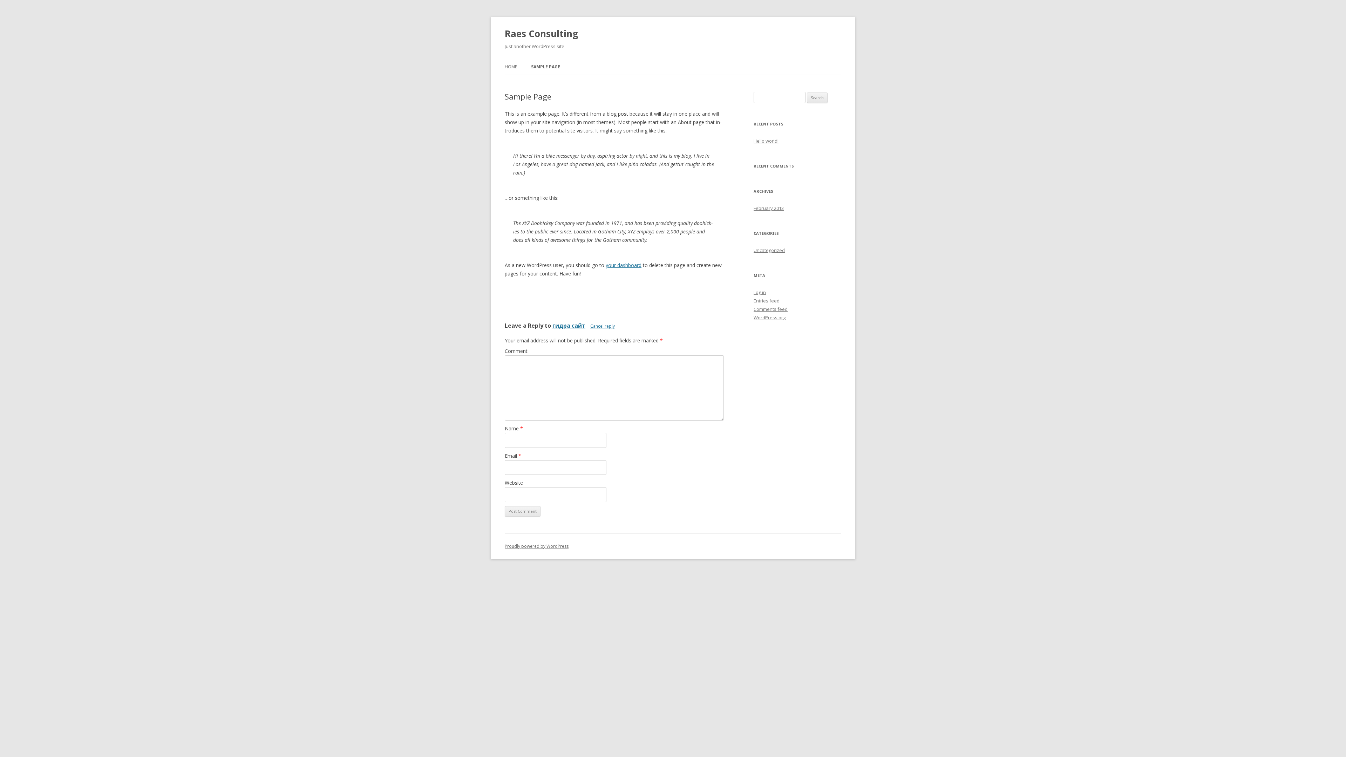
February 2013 (769, 208)
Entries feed (767, 301)
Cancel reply (602, 326)
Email (513, 455)
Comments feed (771, 309)
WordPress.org (770, 317)
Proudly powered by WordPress (537, 546)
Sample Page (545, 67)
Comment (516, 351)
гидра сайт (568, 325)
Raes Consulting (541, 33)
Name (514, 428)
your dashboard (623, 265)
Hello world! (766, 141)
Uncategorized (769, 250)
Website (514, 482)
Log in (760, 292)
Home (511, 67)
